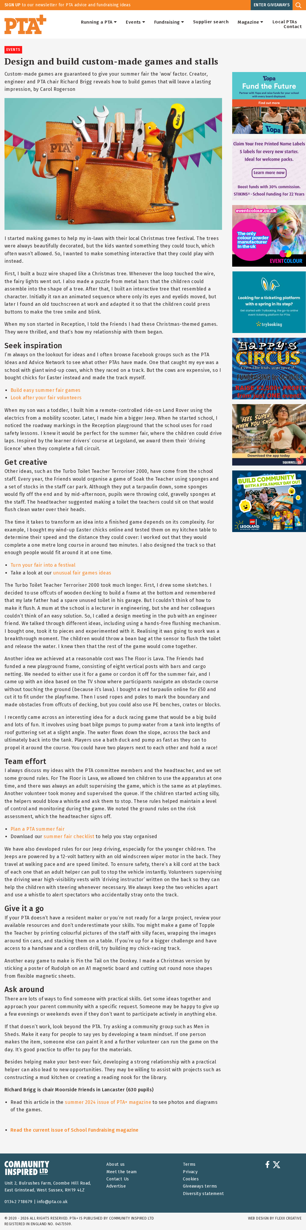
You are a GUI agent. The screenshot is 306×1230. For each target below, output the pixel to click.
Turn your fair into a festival (42, 565)
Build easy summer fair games (45, 390)
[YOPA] (269, 103)
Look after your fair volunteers (46, 398)
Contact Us (117, 1179)
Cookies (191, 1179)
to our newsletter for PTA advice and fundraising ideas (67, 4)
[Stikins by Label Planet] (269, 169)
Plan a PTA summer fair (37, 829)
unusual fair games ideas (82, 573)
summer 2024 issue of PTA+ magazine (108, 1102)
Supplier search (211, 22)
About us (115, 1164)
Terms (189, 1164)
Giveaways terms (200, 1186)
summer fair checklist (69, 836)
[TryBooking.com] (269, 302)
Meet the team (121, 1171)
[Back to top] (289, 1213)
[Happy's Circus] (269, 368)
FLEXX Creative (288, 1218)
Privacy (190, 1171)
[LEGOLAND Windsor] (269, 501)
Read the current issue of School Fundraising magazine (74, 1130)
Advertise (116, 1186)
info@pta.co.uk (52, 1201)
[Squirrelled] (269, 435)
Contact (293, 27)
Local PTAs (285, 22)
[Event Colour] (269, 236)
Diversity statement (203, 1193)
